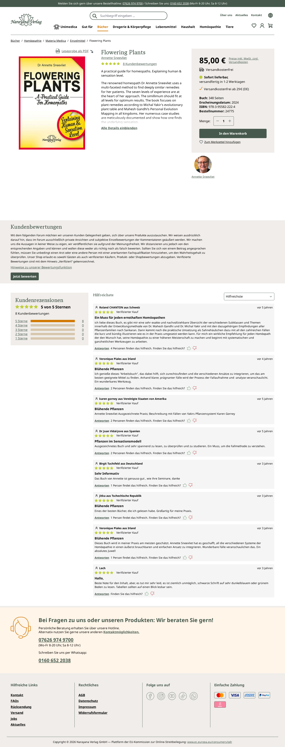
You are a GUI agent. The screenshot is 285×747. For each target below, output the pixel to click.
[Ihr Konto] (262, 25)
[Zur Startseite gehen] (26, 20)
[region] (52, 104)
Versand (17, 713)
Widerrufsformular (93, 713)
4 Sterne (21, 325)
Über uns (226, 15)
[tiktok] (183, 696)
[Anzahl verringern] (217, 121)
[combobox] (132, 15)
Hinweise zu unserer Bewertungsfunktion (41, 267)
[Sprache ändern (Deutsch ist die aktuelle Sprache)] (270, 15)
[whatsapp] (194, 696)
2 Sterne (21, 334)
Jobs (14, 719)
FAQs (15, 701)
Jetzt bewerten (24, 276)
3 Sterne (21, 330)
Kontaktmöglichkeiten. (121, 632)
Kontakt (256, 15)
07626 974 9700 (133, 3)
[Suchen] (95, 15)
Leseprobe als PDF (75, 51)
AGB (82, 695)
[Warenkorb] (270, 25)
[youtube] (172, 696)
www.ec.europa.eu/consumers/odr (209, 742)
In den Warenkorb (233, 133)
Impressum (87, 707)
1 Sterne (21, 338)
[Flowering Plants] (52, 103)
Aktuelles (241, 15)
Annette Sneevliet (114, 58)
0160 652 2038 (179, 3)
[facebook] (150, 696)
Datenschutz (88, 701)
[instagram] (161, 696)
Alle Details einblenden (119, 128)
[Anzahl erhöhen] (230, 121)
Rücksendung (21, 707)
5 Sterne (21, 321)
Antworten (102, 348)
